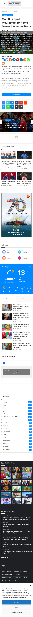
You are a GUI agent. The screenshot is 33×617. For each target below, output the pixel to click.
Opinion (5, 428)
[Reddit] (10, 59)
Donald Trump (17, 577)
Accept (16, 602)
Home (5, 11)
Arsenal (9, 571)
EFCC (25, 577)
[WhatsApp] (8, 107)
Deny (16, 607)
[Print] (21, 107)
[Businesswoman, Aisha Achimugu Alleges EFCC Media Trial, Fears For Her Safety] (7, 316)
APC (3, 571)
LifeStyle (5, 426)
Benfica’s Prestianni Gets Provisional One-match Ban (14, 126)
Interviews (6, 446)
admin (4, 30)
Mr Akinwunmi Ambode (21, 581)
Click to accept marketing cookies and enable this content (16, 372)
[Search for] (31, 4)
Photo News (6, 440)
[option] (16, 122)
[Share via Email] (17, 107)
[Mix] (24, 59)
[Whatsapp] (28, 59)
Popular (24, 299)
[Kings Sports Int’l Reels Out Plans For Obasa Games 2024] (8, 155)
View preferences (16, 612)
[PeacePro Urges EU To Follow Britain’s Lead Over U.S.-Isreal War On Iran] (16, 501)
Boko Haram (24, 571)
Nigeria (5, 402)
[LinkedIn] (12, 103)
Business (5, 420)
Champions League (7, 574)
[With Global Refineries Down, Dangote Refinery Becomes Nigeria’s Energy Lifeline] (27, 494)
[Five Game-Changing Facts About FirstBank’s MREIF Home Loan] (27, 501)
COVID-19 (17, 574)
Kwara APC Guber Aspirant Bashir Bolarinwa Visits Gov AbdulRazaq (22, 345)
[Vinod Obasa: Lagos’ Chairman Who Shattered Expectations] (7, 307)
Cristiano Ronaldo (6, 577)
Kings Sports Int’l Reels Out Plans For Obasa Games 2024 (8, 163)
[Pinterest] (17, 59)
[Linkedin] (14, 59)
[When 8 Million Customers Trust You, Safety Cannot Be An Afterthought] (27, 476)
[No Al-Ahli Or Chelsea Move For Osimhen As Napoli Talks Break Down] (24, 155)
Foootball (15, 11)
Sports (10, 11)
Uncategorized (7, 431)
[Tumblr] (17, 103)
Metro (4, 408)
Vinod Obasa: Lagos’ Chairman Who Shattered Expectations (21, 306)
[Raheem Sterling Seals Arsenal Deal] (8, 176)
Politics (5, 414)
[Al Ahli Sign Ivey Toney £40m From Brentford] (24, 176)
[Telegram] (12, 107)
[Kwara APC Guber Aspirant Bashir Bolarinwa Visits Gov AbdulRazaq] (7, 346)
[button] (30, 585)
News (4, 405)
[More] (3, 63)
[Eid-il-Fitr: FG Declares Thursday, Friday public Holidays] (16, 488)
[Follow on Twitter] (7, 30)
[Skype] (3, 107)
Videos (5, 443)
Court (4, 437)
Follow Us (4, 558)
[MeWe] (21, 59)
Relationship (6, 449)
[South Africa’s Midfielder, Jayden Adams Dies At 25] (7, 327)
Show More (16, 94)
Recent (8, 299)
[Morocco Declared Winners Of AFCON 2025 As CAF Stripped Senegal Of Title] (27, 488)
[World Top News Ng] (14, 3)
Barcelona (16, 571)
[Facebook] (3, 59)
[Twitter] (6, 59)
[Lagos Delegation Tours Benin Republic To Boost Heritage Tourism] (27, 482)
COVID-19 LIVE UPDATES (10, 417)
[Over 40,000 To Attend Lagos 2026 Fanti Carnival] (6, 482)
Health (4, 434)
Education (5, 423)
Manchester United (7, 581)
